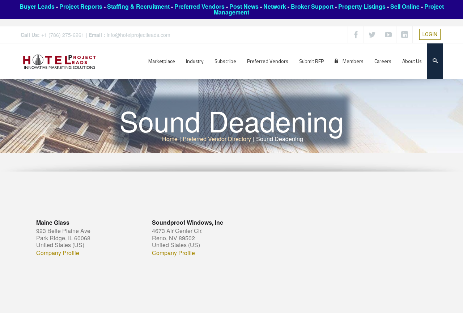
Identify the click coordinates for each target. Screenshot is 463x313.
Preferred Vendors (199, 6)
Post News (244, 6)
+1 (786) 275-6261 (62, 34)
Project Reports (80, 6)
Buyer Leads (37, 6)
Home (170, 139)
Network (274, 6)
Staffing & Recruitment (138, 6)
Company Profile (57, 253)
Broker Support (312, 6)
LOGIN (429, 34)
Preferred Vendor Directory (217, 139)
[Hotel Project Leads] (59, 61)
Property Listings (362, 6)
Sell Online (405, 6)
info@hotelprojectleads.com (138, 34)
